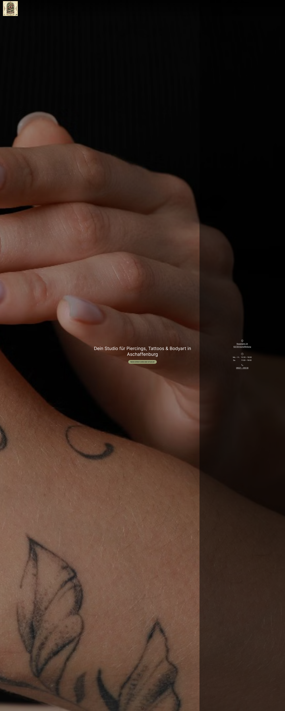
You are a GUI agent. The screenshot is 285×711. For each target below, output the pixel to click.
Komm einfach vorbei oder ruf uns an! (142, 362)
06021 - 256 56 (242, 368)
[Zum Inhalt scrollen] (142, 708)
